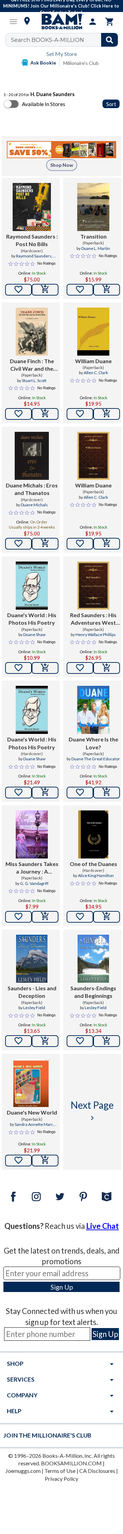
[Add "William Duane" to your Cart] (106, 414)
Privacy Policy (61, 1478)
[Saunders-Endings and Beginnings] (93, 958)
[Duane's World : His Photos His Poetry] (31, 585)
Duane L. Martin (95, 248)
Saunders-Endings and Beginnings (93, 992)
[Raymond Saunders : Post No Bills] (32, 207)
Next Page (92, 1110)
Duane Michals (34, 504)
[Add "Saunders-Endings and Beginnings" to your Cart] (106, 1041)
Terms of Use (60, 1470)
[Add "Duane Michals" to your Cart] (45, 544)
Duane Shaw (34, 634)
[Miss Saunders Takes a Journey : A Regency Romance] (31, 834)
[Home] (61, 22)
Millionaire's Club (81, 63)
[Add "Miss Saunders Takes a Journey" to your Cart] (45, 917)
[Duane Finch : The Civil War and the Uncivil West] (31, 331)
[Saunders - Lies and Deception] (31, 958)
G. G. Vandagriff (34, 883)
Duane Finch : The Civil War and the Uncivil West (32, 365)
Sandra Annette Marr (34, 1124)
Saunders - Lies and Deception (32, 992)
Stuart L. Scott (34, 380)
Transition (93, 236)
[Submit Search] (109, 40)
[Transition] (93, 207)
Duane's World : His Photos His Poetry (31, 619)
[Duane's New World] (32, 1083)
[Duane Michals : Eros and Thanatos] (32, 456)
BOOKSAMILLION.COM (71, 1463)
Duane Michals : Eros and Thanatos (32, 489)
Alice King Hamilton (96, 875)
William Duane (93, 361)
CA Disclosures (97, 1470)
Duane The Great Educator (95, 758)
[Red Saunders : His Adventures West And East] (93, 585)
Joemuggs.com (23, 1470)
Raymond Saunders (34, 255)
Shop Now (61, 165)
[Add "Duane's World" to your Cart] (45, 668)
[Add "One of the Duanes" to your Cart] (106, 917)
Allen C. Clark (96, 372)
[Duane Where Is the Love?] (93, 710)
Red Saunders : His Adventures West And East (93, 619)
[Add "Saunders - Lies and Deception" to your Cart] (45, 1041)
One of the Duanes (93, 864)
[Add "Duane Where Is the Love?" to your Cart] (106, 792)
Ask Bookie (43, 63)
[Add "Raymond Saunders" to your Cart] (45, 290)
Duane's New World (32, 1112)
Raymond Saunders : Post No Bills (32, 240)
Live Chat (102, 1226)
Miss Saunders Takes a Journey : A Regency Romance (31, 868)
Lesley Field (34, 1007)
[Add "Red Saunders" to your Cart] (106, 668)
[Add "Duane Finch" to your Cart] (45, 414)
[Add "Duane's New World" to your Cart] (45, 1160)
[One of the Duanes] (93, 834)
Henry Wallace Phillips (96, 634)
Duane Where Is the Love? (93, 743)
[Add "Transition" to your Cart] (106, 290)
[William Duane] (93, 331)
